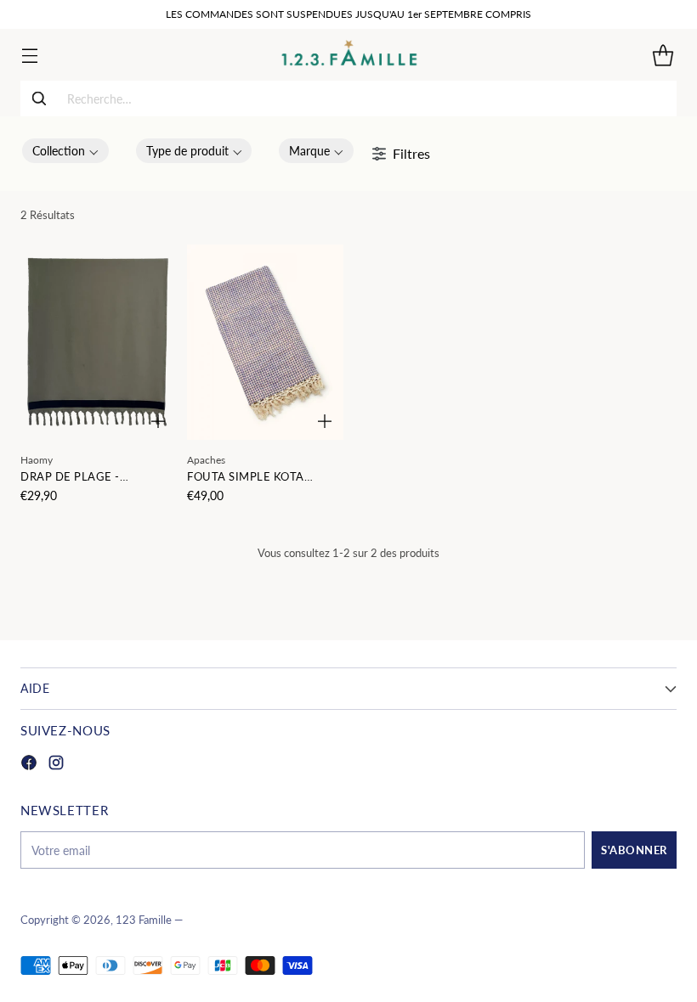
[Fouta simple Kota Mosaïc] (265, 342)
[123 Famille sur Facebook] (29, 764)
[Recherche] (39, 98)
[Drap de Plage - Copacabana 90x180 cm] (98, 342)
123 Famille (144, 920)
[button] (65, 151)
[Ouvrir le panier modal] (662, 54)
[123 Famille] (349, 54)
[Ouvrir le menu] (29, 54)
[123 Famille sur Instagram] (56, 764)
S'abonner (634, 850)
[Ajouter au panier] (158, 421)
